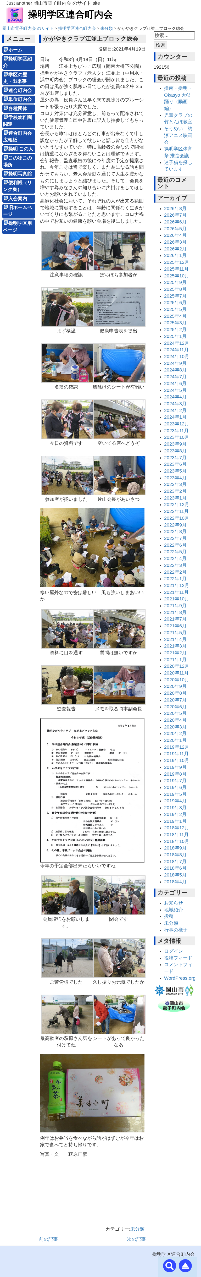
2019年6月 (175, 787)
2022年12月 (176, 504)
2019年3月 (175, 807)
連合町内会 (20, 90)
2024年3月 (175, 403)
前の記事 (48, 1239)
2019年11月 (176, 753)
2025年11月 (176, 269)
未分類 (137, 1229)
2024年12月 (176, 343)
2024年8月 (175, 369)
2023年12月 (176, 423)
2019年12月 (176, 747)
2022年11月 (176, 511)
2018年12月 (176, 827)
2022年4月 (175, 558)
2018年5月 (175, 875)
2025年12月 (176, 262)
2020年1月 (175, 740)
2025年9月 (175, 282)
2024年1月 (175, 417)
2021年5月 (175, 632)
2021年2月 (175, 652)
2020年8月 (175, 693)
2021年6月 (175, 625)
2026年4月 (175, 235)
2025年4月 (175, 316)
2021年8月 (175, 612)
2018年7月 (175, 861)
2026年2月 (175, 248)
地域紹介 (173, 909)
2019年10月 (176, 760)
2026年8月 (175, 208)
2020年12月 (176, 666)
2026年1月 (175, 255)
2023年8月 (175, 450)
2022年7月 (175, 538)
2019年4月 (175, 800)
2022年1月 (175, 578)
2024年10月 (176, 356)
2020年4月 (175, 720)
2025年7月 (175, 296)
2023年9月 (175, 444)
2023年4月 (175, 477)
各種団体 (17, 108)
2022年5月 (175, 551)
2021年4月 (175, 639)
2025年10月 (176, 275)
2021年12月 (176, 585)
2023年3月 (175, 484)
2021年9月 (175, 605)
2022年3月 (175, 565)
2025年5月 (175, 309)
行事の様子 (176, 930)
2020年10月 (176, 679)
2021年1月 (175, 659)
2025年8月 (175, 289)
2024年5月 (175, 390)
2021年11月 (176, 592)
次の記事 (136, 1239)
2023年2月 (175, 491)
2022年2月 (175, 572)
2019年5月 (175, 794)
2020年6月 (175, 706)
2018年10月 (176, 841)
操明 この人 (20, 148)
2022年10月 (176, 518)
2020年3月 (175, 727)
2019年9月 (175, 767)
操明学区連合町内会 (70, 14)
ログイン (173, 951)
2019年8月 (175, 774)
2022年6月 (175, 545)
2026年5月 (175, 228)
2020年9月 (175, 686)
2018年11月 (176, 834)
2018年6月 (175, 868)
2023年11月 (176, 430)
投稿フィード (178, 958)
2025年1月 (175, 336)
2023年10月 (176, 437)
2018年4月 (175, 881)
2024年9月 (175, 363)
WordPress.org (180, 978)
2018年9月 (175, 848)
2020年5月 (175, 713)
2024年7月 (175, 376)
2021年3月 (175, 646)
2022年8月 (175, 531)
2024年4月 (175, 396)
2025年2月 (175, 329)
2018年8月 (175, 854)
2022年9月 (175, 525)
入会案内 (17, 198)
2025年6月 (175, 302)
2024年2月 (175, 410)
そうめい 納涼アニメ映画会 (178, 135)
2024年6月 (175, 383)
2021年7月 (175, 619)
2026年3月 (175, 242)
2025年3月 (175, 322)
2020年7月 (175, 700)
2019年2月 (175, 814)
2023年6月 (175, 464)
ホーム (15, 49)
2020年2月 (175, 733)
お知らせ (173, 903)
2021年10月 (176, 598)
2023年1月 (175, 498)
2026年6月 (175, 221)
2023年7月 (175, 457)
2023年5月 (175, 471)
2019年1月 (175, 821)
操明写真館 (20, 173)
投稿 (169, 916)
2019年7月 (175, 780)
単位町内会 (20, 99)
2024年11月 (176, 349)
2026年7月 (175, 215)
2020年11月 (176, 673)
